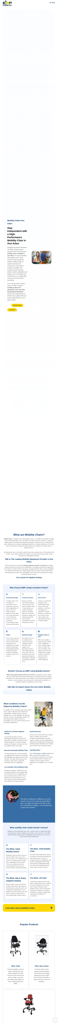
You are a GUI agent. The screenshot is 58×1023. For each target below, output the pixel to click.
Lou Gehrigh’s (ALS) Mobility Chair (16, 767)
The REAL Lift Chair (38, 878)
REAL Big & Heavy (42, 966)
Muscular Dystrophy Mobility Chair (16, 750)
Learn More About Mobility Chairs (20, 908)
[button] (29, 907)
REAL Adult (15, 966)
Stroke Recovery (35, 731)
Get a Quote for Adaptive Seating (29, 577)
